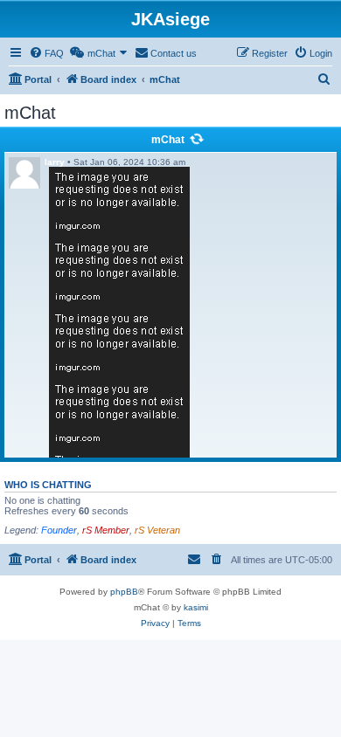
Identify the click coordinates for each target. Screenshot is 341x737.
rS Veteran (157, 530)
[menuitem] (46, 53)
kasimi (196, 607)
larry (55, 162)
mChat (167, 140)
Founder (59, 530)
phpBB (124, 591)
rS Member (105, 530)
